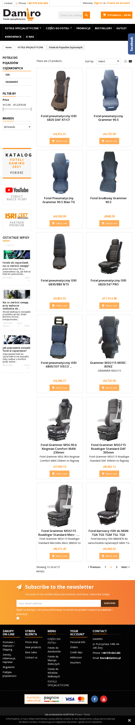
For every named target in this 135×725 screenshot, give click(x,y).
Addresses (76, 657)
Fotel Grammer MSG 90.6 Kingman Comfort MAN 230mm (59, 448)
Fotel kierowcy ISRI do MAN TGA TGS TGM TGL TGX (108, 533)
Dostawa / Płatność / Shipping (9, 645)
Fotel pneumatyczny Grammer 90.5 (108, 118)
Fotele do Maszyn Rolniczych (54, 660)
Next (126, 567)
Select (109, 61)
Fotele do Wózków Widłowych (54, 672)
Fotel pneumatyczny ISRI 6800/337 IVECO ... (59, 365)
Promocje (83, 28)
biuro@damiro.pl (110, 658)
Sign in (98, 3)
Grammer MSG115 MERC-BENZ (108, 365)
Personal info (77, 642)
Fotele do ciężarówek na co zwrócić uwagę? (16, 264)
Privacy (78, 714)
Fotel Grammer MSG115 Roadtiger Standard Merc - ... (58, 533)
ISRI (7, 74)
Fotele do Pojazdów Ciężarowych (13, 63)
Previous (93, 567)
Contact (8, 3)
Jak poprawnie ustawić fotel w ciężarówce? (16, 349)
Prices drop (31, 642)
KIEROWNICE (13, 36)
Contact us (31, 657)
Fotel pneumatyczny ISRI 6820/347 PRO (108, 282)
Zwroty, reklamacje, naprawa (9, 658)
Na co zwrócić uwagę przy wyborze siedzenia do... (15, 305)
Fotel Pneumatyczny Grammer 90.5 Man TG (59, 200)
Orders (74, 647)
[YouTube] (103, 698)
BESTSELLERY (103, 28)
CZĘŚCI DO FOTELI (57, 28)
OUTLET (121, 28)
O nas (30, 36)
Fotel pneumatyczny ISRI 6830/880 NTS (59, 282)
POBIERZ (17, 173)
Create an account (118, 3)
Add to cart (59, 141)
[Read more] (26, 274)
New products (33, 647)
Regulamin (9, 667)
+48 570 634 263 (37, 3)
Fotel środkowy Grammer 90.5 (108, 200)
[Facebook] (94, 698)
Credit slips (76, 652)
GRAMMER (11, 82)
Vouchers (75, 662)
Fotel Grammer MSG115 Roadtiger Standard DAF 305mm (108, 448)
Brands (8, 118)
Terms (87, 714)
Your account (77, 632)
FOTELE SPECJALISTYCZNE (22, 28)
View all (10, 245)
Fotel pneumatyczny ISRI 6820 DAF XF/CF (59, 118)
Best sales (31, 652)
